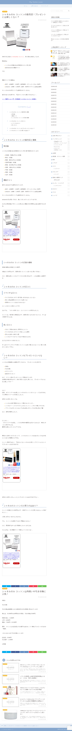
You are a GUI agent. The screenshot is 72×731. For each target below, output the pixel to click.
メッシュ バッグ (61, 144)
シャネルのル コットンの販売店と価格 (19, 112)
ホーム (25, 6)
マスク (61, 192)
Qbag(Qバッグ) (61, 141)
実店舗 (13, 114)
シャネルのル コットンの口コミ (18, 121)
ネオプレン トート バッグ (61, 143)
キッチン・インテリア (61, 183)
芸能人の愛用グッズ (61, 177)
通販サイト (14, 115)
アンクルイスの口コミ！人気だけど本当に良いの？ (60, 26)
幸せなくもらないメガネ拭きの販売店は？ (60, 40)
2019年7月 (53, 116)
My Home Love (36, 2)
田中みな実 (61, 179)
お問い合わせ (34, 6)
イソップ (61, 174)
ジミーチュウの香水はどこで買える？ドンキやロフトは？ (60, 35)
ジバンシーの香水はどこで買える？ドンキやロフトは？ (60, 31)
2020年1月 (53, 113)
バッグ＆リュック (61, 138)
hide (29, 107)
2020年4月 (53, 104)
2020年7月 (53, 95)
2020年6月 (53, 98)
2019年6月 (53, 119)
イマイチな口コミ (16, 123)
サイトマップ (44, 6)
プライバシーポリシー (7, 729)
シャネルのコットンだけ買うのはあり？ (20, 130)
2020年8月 (53, 92)
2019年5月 (53, 122)
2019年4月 (53, 125)
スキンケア (5, 11)
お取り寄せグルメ (61, 135)
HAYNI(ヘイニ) (61, 149)
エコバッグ (61, 148)
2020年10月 (54, 86)
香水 (61, 159)
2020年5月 (53, 101)
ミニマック (61, 168)
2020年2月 (53, 110)
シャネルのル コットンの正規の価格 (20, 117)
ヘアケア (61, 162)
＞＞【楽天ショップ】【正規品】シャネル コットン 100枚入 (19, 99)
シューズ (61, 195)
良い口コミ (14, 125)
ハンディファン (61, 185)
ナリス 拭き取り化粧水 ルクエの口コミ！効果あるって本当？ (60, 22)
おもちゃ (61, 188)
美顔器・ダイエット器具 (61, 156)
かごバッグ (61, 146)
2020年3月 (53, 107)
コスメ (61, 166)
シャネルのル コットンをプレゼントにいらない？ (22, 128)
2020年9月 (53, 89)
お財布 (61, 153)
